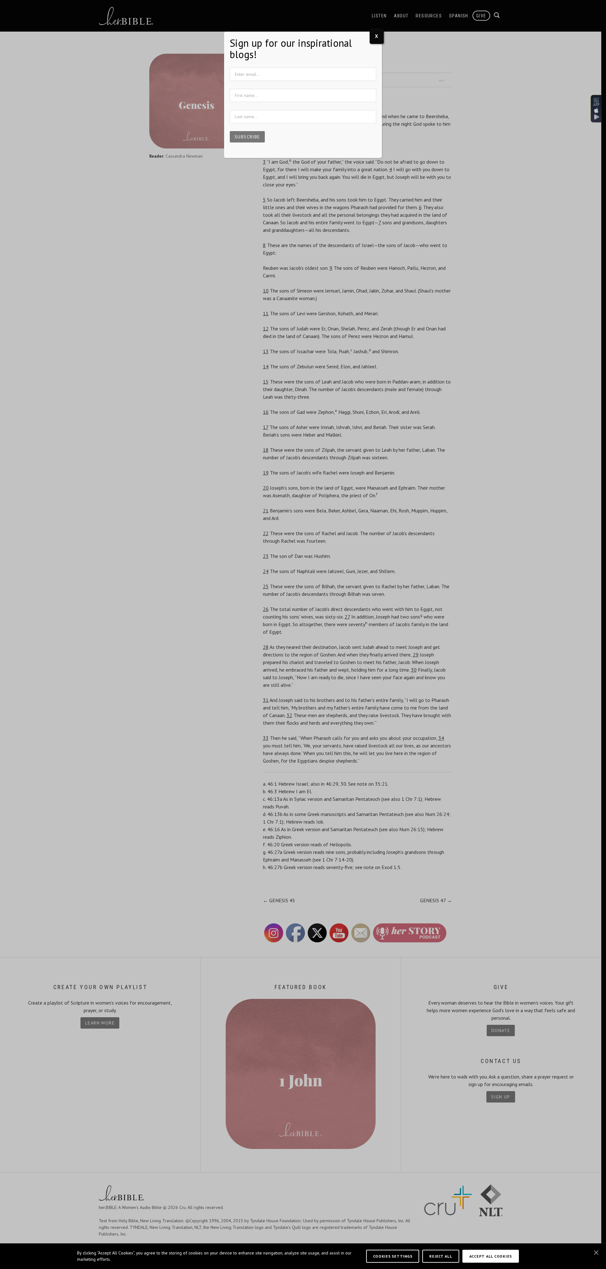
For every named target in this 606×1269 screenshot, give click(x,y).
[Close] (596, 1252)
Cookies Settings (393, 1256)
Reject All (440, 1256)
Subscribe (247, 137)
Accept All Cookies (490, 1256)
